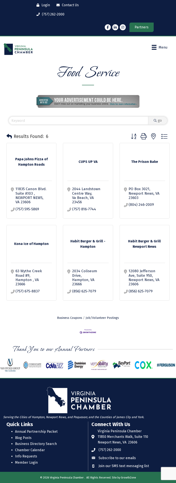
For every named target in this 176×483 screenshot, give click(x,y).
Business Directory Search (36, 444)
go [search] (160, 120)
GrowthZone (128, 477)
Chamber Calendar (30, 450)
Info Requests (26, 456)
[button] (9, 137)
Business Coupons (69, 318)
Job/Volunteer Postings (102, 318)
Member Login (26, 462)
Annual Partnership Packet (36, 432)
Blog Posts (23, 438)
